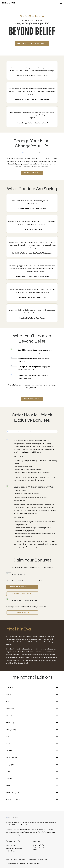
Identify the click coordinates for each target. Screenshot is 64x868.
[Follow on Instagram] (43, 846)
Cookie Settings (33, 859)
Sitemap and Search (20, 859)
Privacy (9, 859)
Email (35, 849)
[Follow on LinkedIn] (35, 846)
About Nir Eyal (11, 845)
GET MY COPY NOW (31, 172)
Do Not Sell (43, 859)
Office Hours (10, 851)
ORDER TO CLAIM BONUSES (30, 43)
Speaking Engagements (14, 848)
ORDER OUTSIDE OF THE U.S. (21, 593)
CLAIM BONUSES (21, 612)
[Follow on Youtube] (39, 846)
